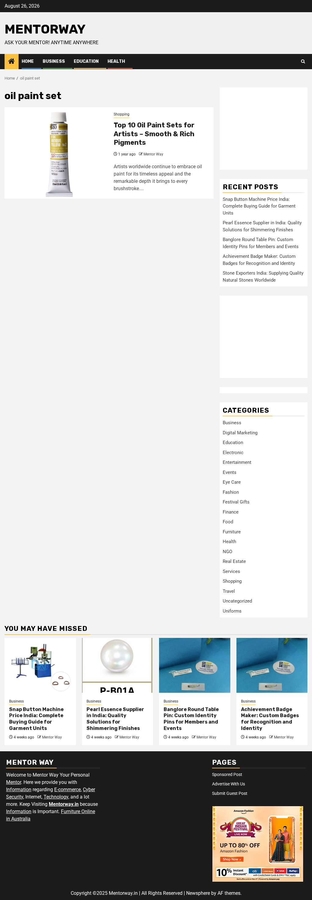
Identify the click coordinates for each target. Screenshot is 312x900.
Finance (231, 512)
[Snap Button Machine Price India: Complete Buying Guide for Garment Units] (40, 665)
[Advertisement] (263, 129)
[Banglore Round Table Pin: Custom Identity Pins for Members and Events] (194, 665)
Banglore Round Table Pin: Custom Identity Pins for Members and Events (191, 718)
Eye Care (232, 482)
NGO (227, 551)
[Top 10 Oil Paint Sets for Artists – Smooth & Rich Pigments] (57, 153)
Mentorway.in (64, 804)
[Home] (11, 62)
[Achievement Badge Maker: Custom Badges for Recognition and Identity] (272, 665)
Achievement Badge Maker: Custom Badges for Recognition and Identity (270, 718)
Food (228, 522)
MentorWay (45, 29)
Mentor (13, 782)
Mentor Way (153, 154)
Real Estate (234, 561)
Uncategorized (237, 601)
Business (54, 61)
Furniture (232, 532)
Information (18, 789)
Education (86, 61)
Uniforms (232, 611)
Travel (229, 591)
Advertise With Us (228, 783)
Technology (56, 797)
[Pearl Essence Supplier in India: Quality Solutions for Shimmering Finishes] (117, 665)
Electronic (233, 452)
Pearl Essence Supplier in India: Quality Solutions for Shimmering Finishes (115, 718)
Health (116, 61)
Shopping (121, 114)
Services (231, 571)
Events (229, 472)
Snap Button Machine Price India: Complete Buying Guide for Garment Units (259, 206)
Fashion (231, 492)
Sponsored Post (227, 774)
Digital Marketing (240, 433)
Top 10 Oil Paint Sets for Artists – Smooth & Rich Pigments (154, 134)
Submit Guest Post (229, 793)
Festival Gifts (236, 502)
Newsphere (198, 893)
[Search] (303, 61)
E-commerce (67, 789)
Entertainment (237, 462)
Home (28, 61)
